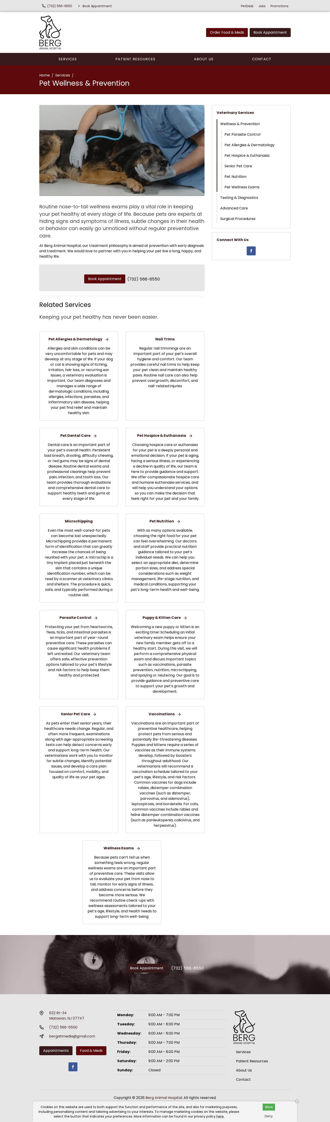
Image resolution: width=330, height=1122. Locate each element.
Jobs (262, 6)
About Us (203, 59)
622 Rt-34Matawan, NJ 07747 (66, 1015)
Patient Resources (135, 59)
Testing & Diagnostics (239, 197)
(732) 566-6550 (143, 279)
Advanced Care (234, 208)
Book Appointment (270, 32)
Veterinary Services (235, 112)
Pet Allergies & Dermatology (249, 145)
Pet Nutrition (235, 176)
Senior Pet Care (238, 166)
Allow (269, 1107)
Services (68, 59)
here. (220, 1116)
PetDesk (247, 6)
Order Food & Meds (227, 32)
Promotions (279, 6)
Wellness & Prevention (240, 123)
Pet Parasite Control (242, 134)
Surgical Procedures (237, 218)
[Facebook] (251, 250)
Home (44, 75)
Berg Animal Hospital (163, 1097)
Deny (269, 1116)
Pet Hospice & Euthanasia (246, 155)
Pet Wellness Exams (242, 187)
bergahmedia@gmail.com (72, 1036)
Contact (261, 59)
